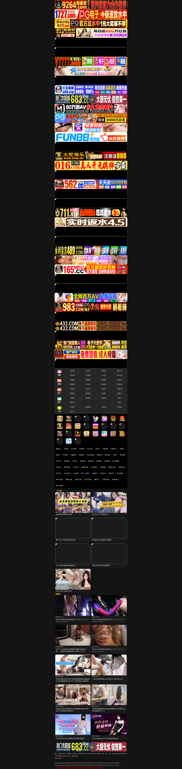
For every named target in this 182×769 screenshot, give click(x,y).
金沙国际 (76, 473)
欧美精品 (103, 371)
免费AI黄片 (115, 479)
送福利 (122, 449)
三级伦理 (72, 375)
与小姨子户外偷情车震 (100, 514)
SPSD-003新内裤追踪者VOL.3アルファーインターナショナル (72, 620)
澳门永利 (90, 449)
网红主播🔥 (59, 485)
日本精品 (88, 375)
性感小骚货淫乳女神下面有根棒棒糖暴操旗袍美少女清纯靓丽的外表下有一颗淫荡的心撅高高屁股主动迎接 (73, 681)
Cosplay (104, 375)
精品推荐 (72, 371)
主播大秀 (58, 461)
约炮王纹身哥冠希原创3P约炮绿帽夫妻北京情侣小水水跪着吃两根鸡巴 (72, 710)
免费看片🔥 (84, 467)
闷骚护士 (119, 393)
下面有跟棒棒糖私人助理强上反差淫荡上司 (107, 679)
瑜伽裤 (104, 393)
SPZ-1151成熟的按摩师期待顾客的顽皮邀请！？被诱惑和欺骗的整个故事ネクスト (71, 650)
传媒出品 (72, 402)
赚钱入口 (97, 479)
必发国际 (107, 461)
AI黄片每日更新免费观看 (101, 565)
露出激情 (88, 398)
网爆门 (119, 398)
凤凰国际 (81, 455)
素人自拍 (119, 375)
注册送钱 (105, 449)
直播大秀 (111, 473)
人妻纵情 (103, 407)
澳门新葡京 (116, 461)
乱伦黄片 (74, 461)
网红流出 (103, 384)
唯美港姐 (103, 380)
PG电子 (97, 449)
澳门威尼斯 (120, 473)
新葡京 (58, 455)
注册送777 (114, 449)
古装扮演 (72, 389)
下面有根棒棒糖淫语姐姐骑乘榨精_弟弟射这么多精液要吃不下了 (108, 710)
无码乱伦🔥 (121, 467)
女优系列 (88, 389)
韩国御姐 (88, 380)
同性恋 (119, 402)
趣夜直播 (91, 461)
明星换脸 (88, 393)
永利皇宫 (76, 467)
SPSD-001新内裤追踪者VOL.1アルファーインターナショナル (108, 650)
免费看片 (95, 473)
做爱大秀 (103, 473)
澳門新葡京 (67, 467)
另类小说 (72, 411)
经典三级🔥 (59, 479)
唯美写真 (103, 398)
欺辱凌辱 (72, 384)
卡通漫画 (72, 398)
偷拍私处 (83, 461)
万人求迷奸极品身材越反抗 (65, 565)
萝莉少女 (119, 371)
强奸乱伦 (88, 371)
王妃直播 (66, 461)
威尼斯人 (58, 449)
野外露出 (119, 384)
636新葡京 (94, 467)
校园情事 (88, 407)
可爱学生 (103, 389)
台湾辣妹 (72, 380)
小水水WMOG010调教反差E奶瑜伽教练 (70, 738)
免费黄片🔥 (111, 467)
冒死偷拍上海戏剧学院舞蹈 (101, 540)
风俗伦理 (119, 407)
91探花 (88, 384)
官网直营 (82, 449)
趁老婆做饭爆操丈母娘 (64, 514)
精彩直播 (107, 455)
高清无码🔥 (105, 479)
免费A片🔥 (69, 479)
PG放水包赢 (90, 455)
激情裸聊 (103, 467)
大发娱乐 (58, 467)
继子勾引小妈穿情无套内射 (65, 540)
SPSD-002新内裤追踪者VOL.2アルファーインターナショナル (108, 620)
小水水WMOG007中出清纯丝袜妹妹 (105, 738)
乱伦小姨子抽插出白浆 (64, 591)
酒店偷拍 (123, 455)
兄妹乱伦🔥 (78, 479)
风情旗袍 (72, 393)
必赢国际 (73, 455)
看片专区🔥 (87, 479)
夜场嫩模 (99, 461)
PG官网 (66, 449)
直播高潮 (99, 455)
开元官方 (58, 473)
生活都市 (72, 407)
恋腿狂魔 (119, 389)
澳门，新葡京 (85, 473)
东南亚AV (119, 380)
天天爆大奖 (67, 473)
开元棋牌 (73, 449)
